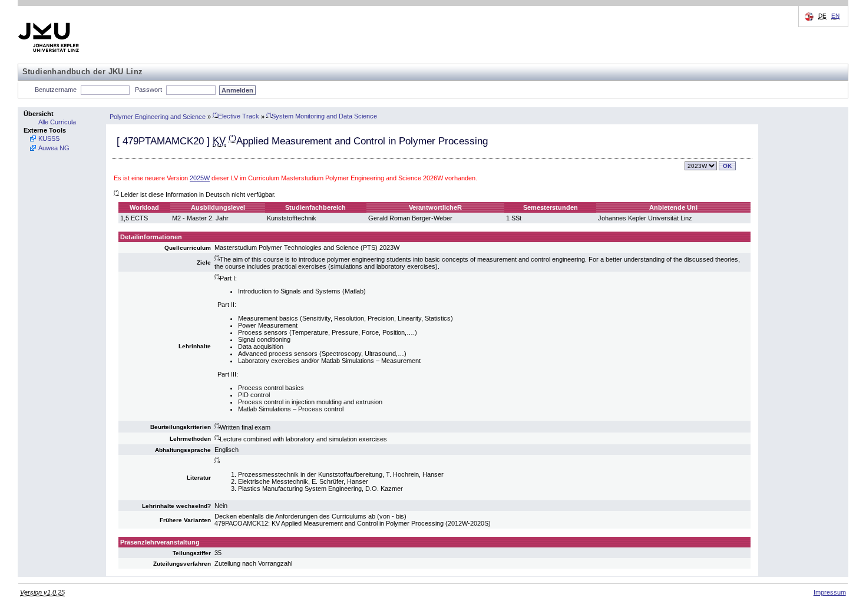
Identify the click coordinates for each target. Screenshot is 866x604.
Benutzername (56, 89)
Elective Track (236, 116)
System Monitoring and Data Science (321, 116)
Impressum (830, 592)
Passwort (148, 89)
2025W (200, 177)
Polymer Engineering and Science (158, 116)
